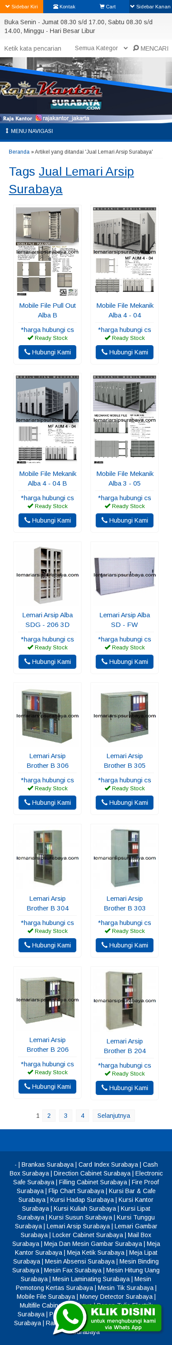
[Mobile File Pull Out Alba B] (47, 291)
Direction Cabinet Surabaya (92, 1173)
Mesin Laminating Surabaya (91, 1278)
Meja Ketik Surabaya (95, 1252)
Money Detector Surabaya (116, 1296)
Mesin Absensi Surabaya (80, 1261)
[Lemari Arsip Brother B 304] (47, 884)
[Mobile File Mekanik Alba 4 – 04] (124, 291)
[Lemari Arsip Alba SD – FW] (124, 601)
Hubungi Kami (50, 352)
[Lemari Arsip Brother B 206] (47, 1026)
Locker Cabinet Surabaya (87, 1234)
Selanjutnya (113, 1115)
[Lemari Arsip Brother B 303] (124, 884)
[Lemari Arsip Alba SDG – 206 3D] (47, 601)
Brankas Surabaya (48, 1164)
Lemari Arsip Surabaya (78, 1226)
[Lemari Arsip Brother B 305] (124, 742)
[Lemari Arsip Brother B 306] (47, 742)
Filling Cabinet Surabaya (93, 1182)
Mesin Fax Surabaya (72, 1270)
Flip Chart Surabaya (76, 1190)
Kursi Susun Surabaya (80, 1217)
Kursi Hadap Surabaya (82, 1199)
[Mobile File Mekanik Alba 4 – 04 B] (47, 460)
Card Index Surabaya (108, 1164)
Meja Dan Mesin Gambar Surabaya (93, 1243)
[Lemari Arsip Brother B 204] (124, 1027)
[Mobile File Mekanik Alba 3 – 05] (124, 460)
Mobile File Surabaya (46, 1296)
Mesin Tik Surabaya (125, 1287)
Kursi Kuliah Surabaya (85, 1208)
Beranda (19, 152)
